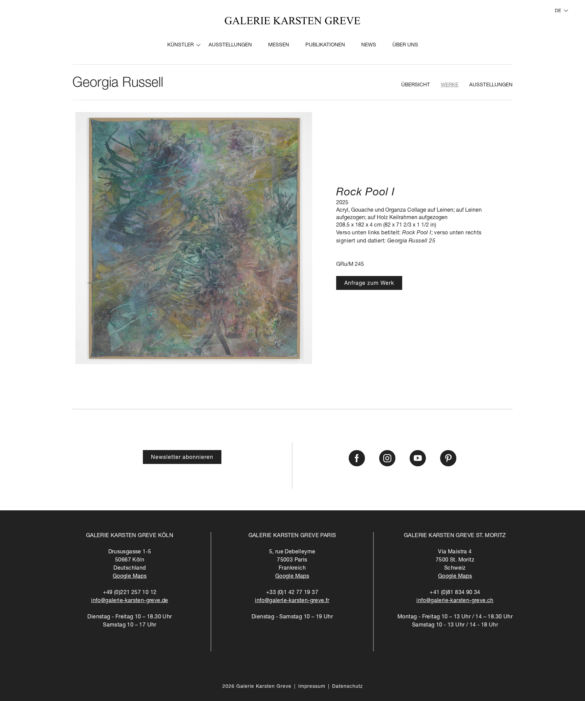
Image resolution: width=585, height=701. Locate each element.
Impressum (311, 686)
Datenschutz (347, 686)
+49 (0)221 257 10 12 (130, 593)
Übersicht (415, 85)
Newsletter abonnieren (182, 458)
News (368, 45)
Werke (449, 85)
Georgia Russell (117, 83)
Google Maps (130, 576)
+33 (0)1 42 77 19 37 (292, 593)
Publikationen (325, 45)
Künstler (180, 45)
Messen (278, 45)
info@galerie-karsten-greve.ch (455, 601)
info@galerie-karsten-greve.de (129, 601)
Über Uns (405, 45)
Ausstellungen (230, 45)
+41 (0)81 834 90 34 (455, 593)
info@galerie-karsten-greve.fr (292, 601)
